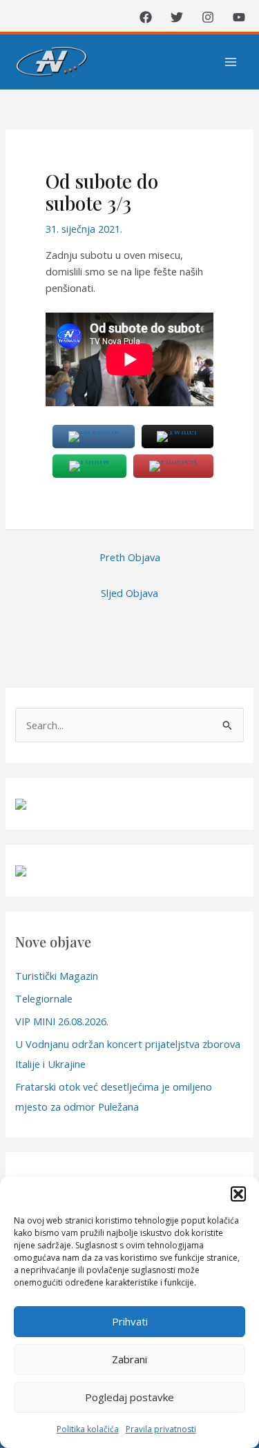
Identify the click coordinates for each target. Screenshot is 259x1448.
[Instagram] (208, 17)
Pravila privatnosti (161, 1429)
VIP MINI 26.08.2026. (61, 1021)
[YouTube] (239, 17)
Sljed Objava (129, 593)
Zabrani (129, 1359)
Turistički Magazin (56, 976)
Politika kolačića (88, 1429)
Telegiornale (44, 998)
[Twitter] (177, 17)
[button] (238, 1194)
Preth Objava (129, 557)
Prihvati (130, 1321)
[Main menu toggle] (230, 62)
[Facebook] (146, 17)
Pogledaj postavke (129, 1397)
